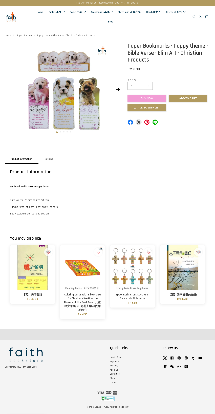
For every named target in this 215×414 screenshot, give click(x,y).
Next (118, 89)
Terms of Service (94, 407)
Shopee (113, 378)
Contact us (115, 374)
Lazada (113, 382)
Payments (114, 361)
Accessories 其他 (100, 12)
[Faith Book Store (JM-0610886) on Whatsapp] (179, 368)
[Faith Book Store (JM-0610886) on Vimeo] (165, 368)
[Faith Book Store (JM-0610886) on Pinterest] (179, 359)
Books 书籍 (76, 12)
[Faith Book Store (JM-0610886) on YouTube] (200, 359)
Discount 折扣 (174, 12)
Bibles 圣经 (55, 12)
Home (40, 12)
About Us (114, 370)
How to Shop (115, 357)
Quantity (131, 79)
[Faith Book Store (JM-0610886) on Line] (186, 368)
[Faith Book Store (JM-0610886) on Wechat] (172, 368)
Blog (110, 21)
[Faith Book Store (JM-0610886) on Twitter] (165, 359)
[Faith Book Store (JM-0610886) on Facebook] (172, 359)
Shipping (114, 365)
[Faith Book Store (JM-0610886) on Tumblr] (193, 359)
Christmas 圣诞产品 (129, 12)
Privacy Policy (109, 407)
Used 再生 (152, 12)
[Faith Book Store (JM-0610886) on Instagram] (186, 359)
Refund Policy (122, 407)
